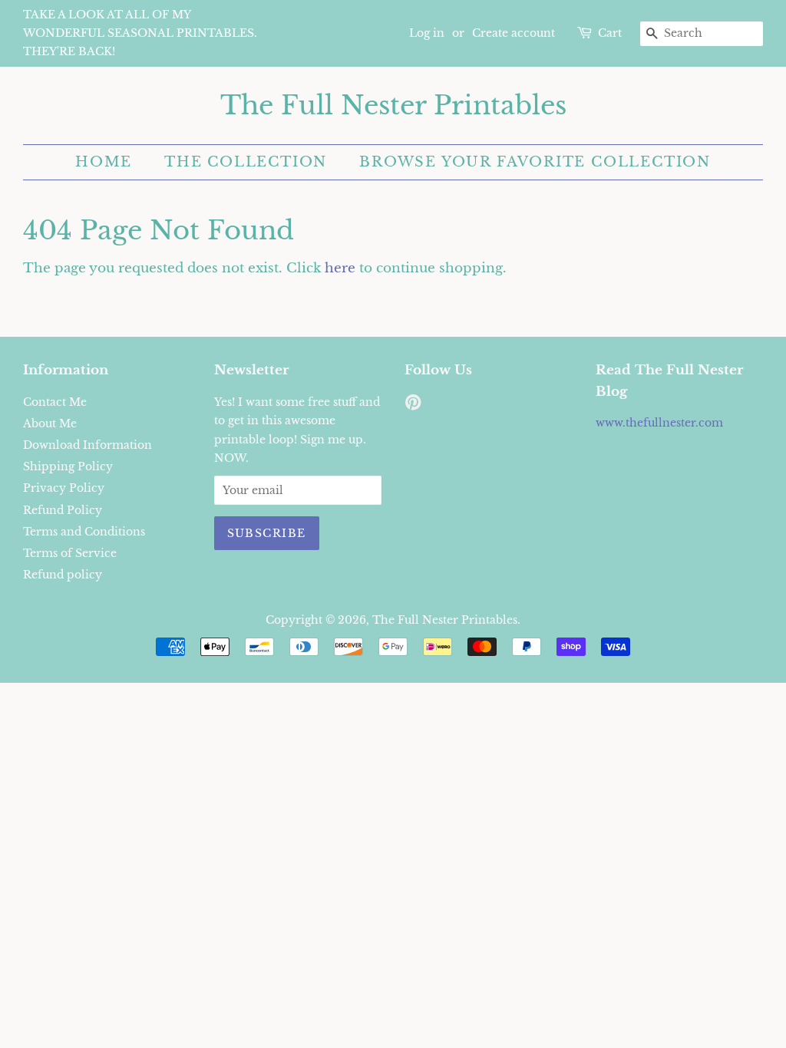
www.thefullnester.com (659, 423)
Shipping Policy (68, 466)
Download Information (87, 445)
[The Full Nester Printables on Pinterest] (413, 405)
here (340, 268)
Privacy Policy (63, 488)
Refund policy (62, 575)
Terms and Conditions (84, 532)
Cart (610, 33)
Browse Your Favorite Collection (535, 161)
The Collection (245, 161)
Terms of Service (70, 553)
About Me (50, 423)
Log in (426, 33)
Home (103, 161)
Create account (513, 33)
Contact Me (55, 402)
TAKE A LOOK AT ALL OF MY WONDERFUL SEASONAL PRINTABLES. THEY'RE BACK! (140, 33)
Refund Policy (62, 510)
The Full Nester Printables (393, 105)
